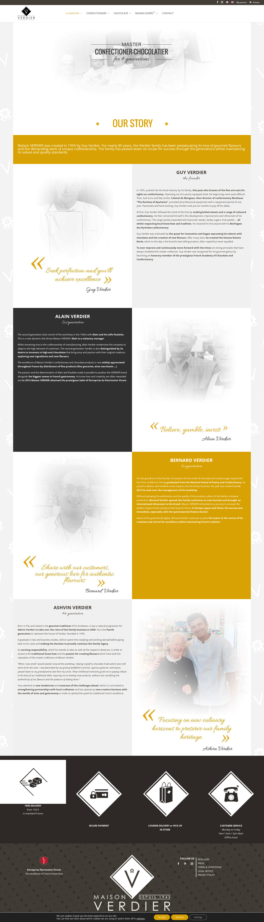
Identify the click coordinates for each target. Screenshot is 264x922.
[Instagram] (191, 863)
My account (242, 3)
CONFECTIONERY (96, 13)
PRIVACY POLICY (206, 874)
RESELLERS (203, 859)
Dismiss (180, 917)
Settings (198, 917)
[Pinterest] (185, 863)
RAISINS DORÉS (145, 13)
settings (141, 918)
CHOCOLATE (121, 13)
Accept (161, 917)
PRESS (201, 863)
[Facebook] (178, 863)
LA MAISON (72, 13)
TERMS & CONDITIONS (210, 867)
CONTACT (168, 13)
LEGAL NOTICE (205, 871)
